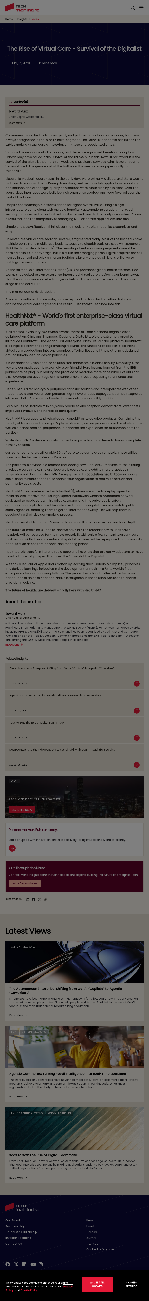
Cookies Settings (131, 1284)
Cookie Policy (29, 1290)
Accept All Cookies (97, 1284)
